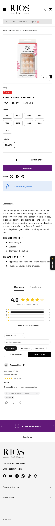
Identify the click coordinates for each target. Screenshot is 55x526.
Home (5, 30)
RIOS (10, 519)
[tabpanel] (27, 238)
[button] (50, 9)
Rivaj (5, 87)
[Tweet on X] (11, 176)
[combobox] (27, 21)
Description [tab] (8, 203)
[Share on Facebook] (17, 176)
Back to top (27, 437)
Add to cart (36, 160)
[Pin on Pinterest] (23, 176)
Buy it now (27, 168)
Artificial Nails (14, 30)
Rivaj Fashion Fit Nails (29, 30)
